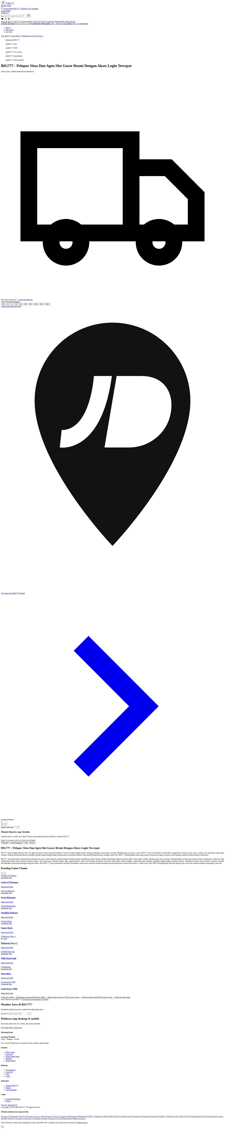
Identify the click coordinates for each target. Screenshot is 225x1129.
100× (36, 304)
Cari (2, 16)
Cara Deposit (10, 1070)
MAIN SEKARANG (67, 22)
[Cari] (29, 15)
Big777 (8, 28)
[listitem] (112, 881)
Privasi (8, 1101)
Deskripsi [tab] (5, 843)
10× (21, 304)
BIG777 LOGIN (20, 22)
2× (8, 304)
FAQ (44, 22)
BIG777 (11, 22)
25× (25, 304)
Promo (8, 1088)
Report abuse (10, 1061)
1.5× (3, 304)
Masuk (3, 6)
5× (16, 304)
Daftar (8, 6)
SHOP (29, 22)
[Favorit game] (2, 20)
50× (30, 304)
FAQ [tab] (26, 843)
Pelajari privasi (81, 1123)
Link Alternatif (11, 1090)
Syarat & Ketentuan (13, 1099)
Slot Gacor (10, 30)
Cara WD (9, 1072)
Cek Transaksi (33, 9)
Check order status (12, 1056)
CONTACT (36, 22)
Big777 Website (22, 36)
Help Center (10, 1052)
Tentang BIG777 (12, 1086)
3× (12, 304)
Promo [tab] (32, 843)
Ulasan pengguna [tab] (16, 843)
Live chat (9, 1054)
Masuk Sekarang (7, 827)
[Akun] (9, 20)
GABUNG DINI (52, 22)
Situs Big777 (12, 1105)
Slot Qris (31, 36)
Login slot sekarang (25, 300)
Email (3, 1014)
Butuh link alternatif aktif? (11, 306)
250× (41, 304)
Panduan (16, 302)
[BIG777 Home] (5, 13)
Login (3, 11)
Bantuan (24, 9)
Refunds (9, 1059)
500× (47, 304)
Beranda (4, 22)
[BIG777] (10, 3)
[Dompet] (5, 20)
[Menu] (3, 3)
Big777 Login (10, 36)
